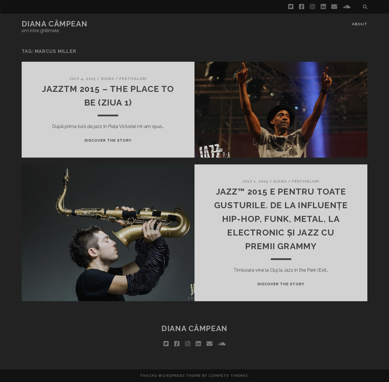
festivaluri (133, 79)
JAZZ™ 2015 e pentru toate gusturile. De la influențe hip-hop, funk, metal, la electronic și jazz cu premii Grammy (281, 219)
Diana (107, 79)
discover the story (108, 140)
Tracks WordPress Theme (170, 375)
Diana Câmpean (54, 24)
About (359, 24)
